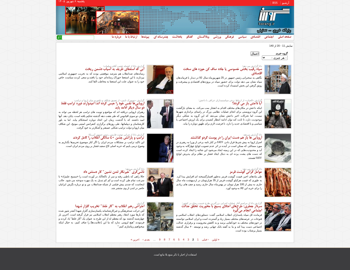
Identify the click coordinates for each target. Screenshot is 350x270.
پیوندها (145, 37)
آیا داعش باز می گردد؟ (247, 103)
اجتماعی (269, 37)
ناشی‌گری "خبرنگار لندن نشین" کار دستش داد (113, 172)
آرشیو (285, 3)
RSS (275, 3)
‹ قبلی (205, 239)
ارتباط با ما (131, 37)
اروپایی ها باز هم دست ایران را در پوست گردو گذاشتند (226, 138)
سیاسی (242, 37)
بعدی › (146, 239)
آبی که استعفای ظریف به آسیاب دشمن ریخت (114, 69)
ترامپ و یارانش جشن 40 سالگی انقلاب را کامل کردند (108, 138)
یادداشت (177, 37)
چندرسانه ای (161, 37)
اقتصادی (255, 37)
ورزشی (217, 37)
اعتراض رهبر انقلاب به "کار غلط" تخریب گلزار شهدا (109, 206)
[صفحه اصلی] (175, 33)
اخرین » (135, 239)
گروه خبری (282, 53)
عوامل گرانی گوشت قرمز (246, 172)
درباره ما (116, 37)
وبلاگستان (203, 37)
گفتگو (189, 37)
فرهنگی (229, 37)
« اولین (215, 239)
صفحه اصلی (284, 37)
